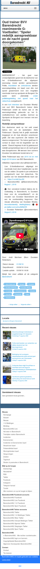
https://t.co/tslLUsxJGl (16, 179)
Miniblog (6, 426)
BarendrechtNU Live (10, 429)
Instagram (6, 483)
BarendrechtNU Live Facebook (14, 500)
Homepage (7, 415)
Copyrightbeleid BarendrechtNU (14, 541)
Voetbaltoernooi (10, 297)
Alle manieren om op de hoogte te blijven (17, 491)
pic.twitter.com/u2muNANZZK (15, 207)
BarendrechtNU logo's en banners (15, 538)
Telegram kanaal (9, 485)
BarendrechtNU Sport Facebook (14, 506)
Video (27, 294)
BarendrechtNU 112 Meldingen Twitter (16, 515)
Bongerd (22, 284)
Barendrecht (7, 276)
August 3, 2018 (10, 212)
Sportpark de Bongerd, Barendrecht (12, 321)
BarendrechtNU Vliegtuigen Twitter (15, 526)
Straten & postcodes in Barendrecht (15, 462)
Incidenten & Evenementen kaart (14, 443)
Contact (6, 550)
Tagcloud (6, 459)
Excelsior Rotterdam (11, 287)
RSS (4, 474)
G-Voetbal (8, 291)
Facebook (6, 480)
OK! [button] (20, 566)
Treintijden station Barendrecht (14, 434)
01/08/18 (20, 264)
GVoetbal (32, 291)
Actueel (6, 417)
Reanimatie (18, 294)
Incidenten (7, 437)
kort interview (13, 104)
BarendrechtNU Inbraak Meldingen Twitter (18, 521)
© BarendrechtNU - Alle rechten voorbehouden (19, 535)
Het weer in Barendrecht (11, 431)
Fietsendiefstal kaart (10, 448)
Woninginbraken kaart (11, 451)
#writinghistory (24, 204)
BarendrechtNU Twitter (11, 512)
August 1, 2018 (10, 184)
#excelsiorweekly (11, 204)
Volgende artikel (25, 304)
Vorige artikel (13, 304)
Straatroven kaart (9, 445)
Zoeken (6, 457)
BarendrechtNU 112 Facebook (14, 503)
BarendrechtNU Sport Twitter (13, 529)
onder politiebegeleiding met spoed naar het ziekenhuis (20, 98)
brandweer (12, 85)
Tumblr (5, 488)
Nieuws (5, 420)
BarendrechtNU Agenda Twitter (14, 523)
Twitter (5, 477)
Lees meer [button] (6, 560)
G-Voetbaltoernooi (20, 291)
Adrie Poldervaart (10, 284)
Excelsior (31, 284)
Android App (7, 469)
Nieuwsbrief (7, 471)
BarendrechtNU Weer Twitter (13, 518)
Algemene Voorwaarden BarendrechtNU (17, 544)
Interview (8, 294)
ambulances (26, 85)
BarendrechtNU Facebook (12, 497)
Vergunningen (8, 454)
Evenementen (8, 440)
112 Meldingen (8, 423)
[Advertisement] (21, 14)
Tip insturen (7, 553)
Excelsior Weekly (26, 287)
